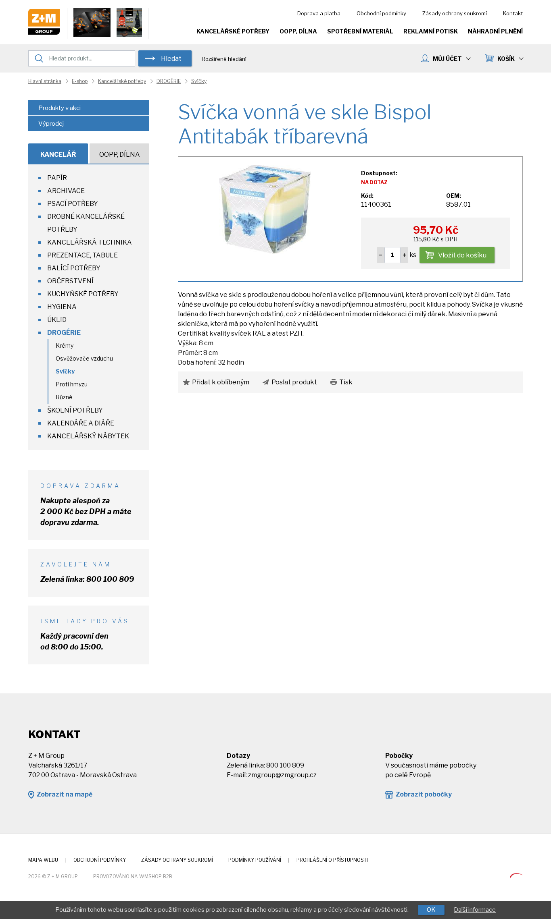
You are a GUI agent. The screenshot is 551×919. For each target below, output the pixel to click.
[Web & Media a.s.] (516, 876)
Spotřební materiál (360, 31)
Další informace (475, 909)
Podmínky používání (254, 860)
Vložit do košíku (462, 255)
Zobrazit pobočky (423, 794)
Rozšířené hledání (224, 59)
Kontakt (513, 13)
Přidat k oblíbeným (220, 382)
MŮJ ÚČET (447, 58)
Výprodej (51, 123)
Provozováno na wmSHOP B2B (132, 876)
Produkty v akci (59, 108)
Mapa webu (43, 860)
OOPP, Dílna (298, 31)
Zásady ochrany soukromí (454, 13)
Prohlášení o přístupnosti (332, 860)
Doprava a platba (318, 13)
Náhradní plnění (495, 31)
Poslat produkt (294, 382)
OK (431, 909)
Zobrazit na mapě (64, 794)
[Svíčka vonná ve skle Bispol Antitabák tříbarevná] (265, 208)
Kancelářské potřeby (232, 31)
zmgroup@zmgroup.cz (282, 775)
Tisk (346, 382)
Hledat (171, 58)
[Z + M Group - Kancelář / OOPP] (44, 32)
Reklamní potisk (430, 31)
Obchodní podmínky (381, 13)
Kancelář (58, 154)
